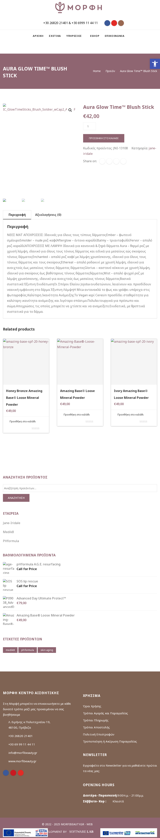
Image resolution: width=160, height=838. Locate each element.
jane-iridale (11, 523)
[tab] (17, 214)
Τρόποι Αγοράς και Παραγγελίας (105, 713)
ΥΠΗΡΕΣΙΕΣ (74, 36)
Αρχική (38, 36)
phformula (27, 650)
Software (81, 831)
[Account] (86, 47)
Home (97, 71)
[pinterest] (13, 773)
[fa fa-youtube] (114, 23)
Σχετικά (55, 36)
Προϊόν (110, 71)
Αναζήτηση (16, 498)
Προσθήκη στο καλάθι (103, 138)
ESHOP (94, 36)
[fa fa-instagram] (121, 23)
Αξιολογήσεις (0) (48, 215)
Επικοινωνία (114, 36)
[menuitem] (39, 36)
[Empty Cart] (76, 47)
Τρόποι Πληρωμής (95, 720)
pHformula (11, 541)
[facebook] (102, 161)
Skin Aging (47, 650)
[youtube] (21, 773)
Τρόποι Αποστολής (96, 727)
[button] (155, 64)
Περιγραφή (17, 215)
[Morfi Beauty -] (78, 7)
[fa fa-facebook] (107, 23)
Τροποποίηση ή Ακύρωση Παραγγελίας (110, 741)
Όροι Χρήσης (92, 706)
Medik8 (8, 532)
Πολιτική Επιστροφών (98, 734)
